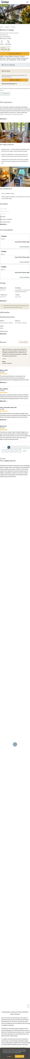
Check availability (24, 246)
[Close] (27, 1050)
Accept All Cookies (19, 1056)
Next (24, 451)
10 (15, 451)
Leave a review (23, 342)
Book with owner (14, 53)
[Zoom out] (28, 1007)
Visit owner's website (6, 38)
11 (19, 451)
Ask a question (5, 93)
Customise (9, 1056)
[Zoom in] (28, 1005)
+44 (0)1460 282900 (5, 36)
